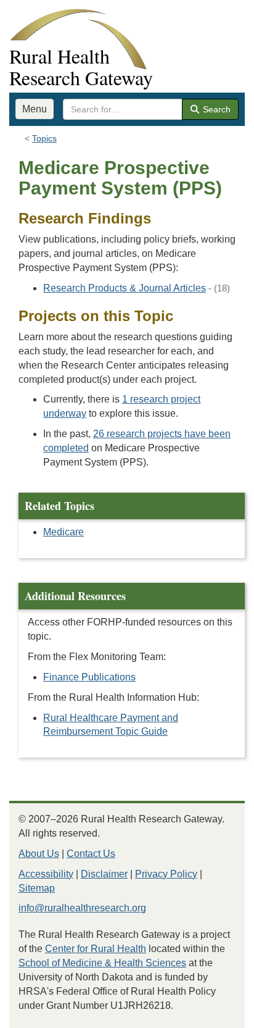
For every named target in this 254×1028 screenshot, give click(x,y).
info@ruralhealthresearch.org (82, 908)
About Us (38, 853)
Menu (34, 109)
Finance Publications (89, 677)
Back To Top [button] (214, 1013)
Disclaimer (104, 874)
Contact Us (91, 853)
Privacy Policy (166, 874)
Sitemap (36, 888)
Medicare (63, 532)
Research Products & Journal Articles (124, 288)
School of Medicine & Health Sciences (102, 963)
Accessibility (45, 874)
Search (215, 109)
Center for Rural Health (95, 948)
